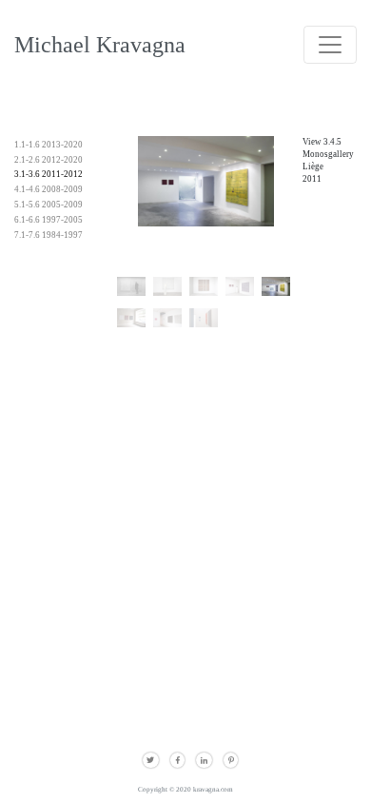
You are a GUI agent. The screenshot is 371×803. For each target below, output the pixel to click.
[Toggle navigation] (330, 45)
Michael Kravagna (100, 44)
